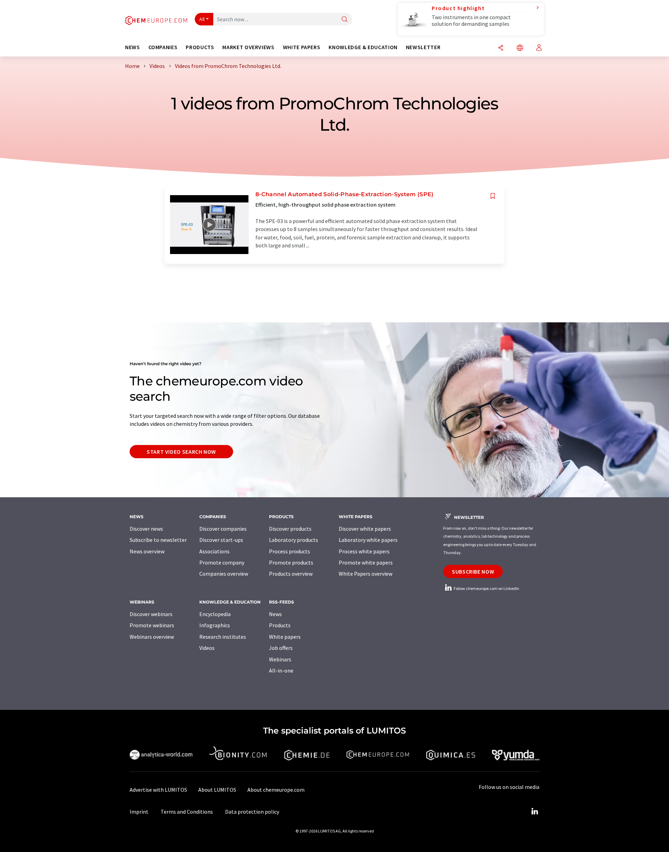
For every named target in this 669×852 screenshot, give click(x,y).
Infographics (214, 625)
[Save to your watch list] (492, 196)
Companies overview (223, 573)
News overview (147, 551)
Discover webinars (151, 614)
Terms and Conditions (187, 811)
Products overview (291, 573)
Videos (207, 647)
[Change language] (520, 48)
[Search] (344, 20)
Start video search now (181, 451)
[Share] (501, 48)
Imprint (139, 811)
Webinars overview (152, 636)
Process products (289, 551)
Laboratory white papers (368, 539)
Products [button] (200, 47)
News (275, 614)
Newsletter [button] (423, 47)
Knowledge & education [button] (363, 47)
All (202, 19)
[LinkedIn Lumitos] (534, 811)
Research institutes (222, 636)
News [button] (132, 47)
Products (280, 625)
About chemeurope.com (276, 789)
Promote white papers (366, 562)
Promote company (221, 562)
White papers (285, 636)
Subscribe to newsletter (158, 539)
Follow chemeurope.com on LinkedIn (486, 588)
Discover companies (223, 528)
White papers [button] (302, 47)
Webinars (280, 659)
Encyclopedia (215, 614)
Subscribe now (473, 571)
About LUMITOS (217, 789)
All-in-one (281, 670)
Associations (214, 551)
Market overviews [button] (248, 47)
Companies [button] (163, 47)
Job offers (281, 647)
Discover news (146, 528)
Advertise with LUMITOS (158, 789)
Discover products (290, 528)
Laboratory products (293, 539)
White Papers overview (365, 573)
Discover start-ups (221, 539)
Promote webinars (152, 625)
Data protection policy (252, 811)
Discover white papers (365, 528)
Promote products (291, 562)
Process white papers (364, 551)
